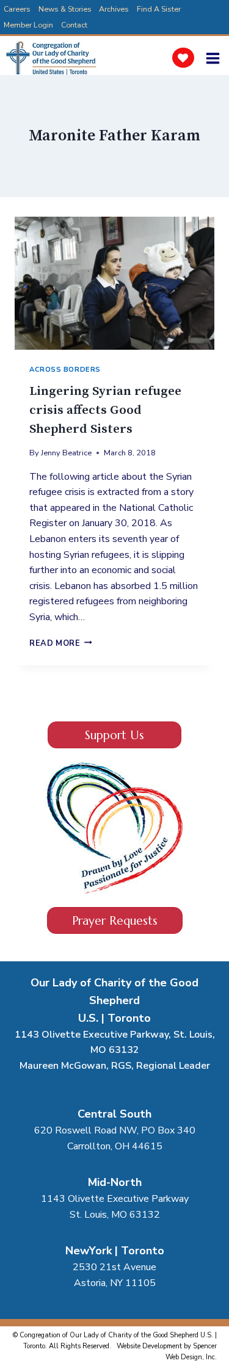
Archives (114, 9)
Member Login (28, 25)
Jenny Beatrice (66, 452)
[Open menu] (214, 58)
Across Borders (65, 369)
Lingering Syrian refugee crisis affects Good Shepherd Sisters (105, 410)
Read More (60, 643)
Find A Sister (159, 9)
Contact (74, 25)
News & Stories (65, 9)
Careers (17, 9)
